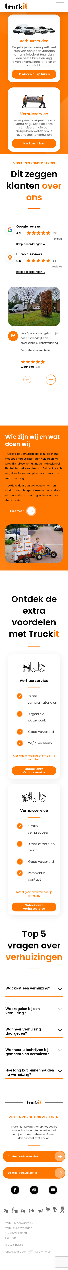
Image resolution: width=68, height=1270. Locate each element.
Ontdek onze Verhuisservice (34, 907)
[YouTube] (53, 1190)
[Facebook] (15, 1190)
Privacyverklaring (16, 1233)
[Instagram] (34, 1190)
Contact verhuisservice (22, 1173)
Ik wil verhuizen (34, 143)
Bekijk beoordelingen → (30, 244)
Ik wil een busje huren (34, 74)
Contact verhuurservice (23, 1156)
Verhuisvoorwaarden (18, 1228)
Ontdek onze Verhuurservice (34, 770)
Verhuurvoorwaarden (19, 1223)
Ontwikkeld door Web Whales (28, 1251)
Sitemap (10, 1238)
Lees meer (17, 511)
